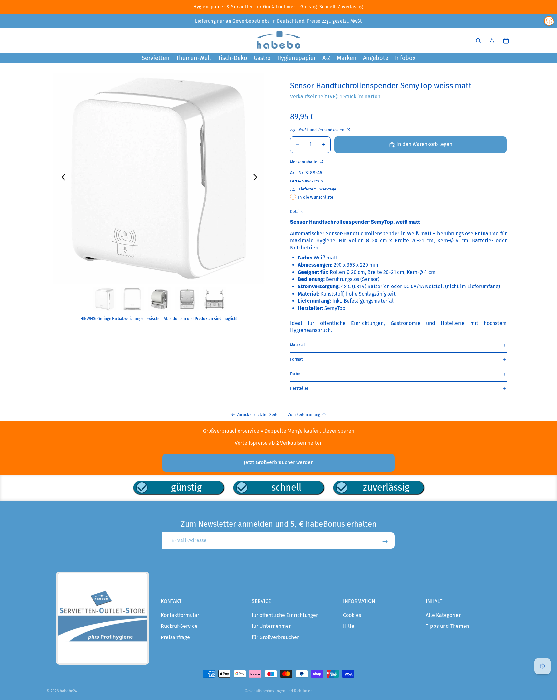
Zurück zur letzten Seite (257, 415)
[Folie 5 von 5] (214, 299)
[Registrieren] (385, 542)
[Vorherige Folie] (61, 178)
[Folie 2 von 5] (132, 299)
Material (297, 345)
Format (296, 359)
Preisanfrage (175, 637)
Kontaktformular (180, 615)
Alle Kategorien (444, 615)
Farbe (295, 374)
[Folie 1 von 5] (104, 299)
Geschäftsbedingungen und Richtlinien (279, 691)
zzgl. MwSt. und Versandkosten (317, 130)
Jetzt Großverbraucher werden (279, 462)
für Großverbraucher (275, 637)
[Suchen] (478, 41)
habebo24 (68, 691)
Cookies (352, 615)
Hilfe (348, 626)
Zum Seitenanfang (304, 415)
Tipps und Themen (447, 626)
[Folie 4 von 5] (187, 299)
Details (296, 211)
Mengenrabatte (304, 162)
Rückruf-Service (179, 626)
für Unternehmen (272, 626)
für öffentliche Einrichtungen (285, 615)
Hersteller (299, 388)
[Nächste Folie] (257, 178)
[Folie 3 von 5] (159, 299)
